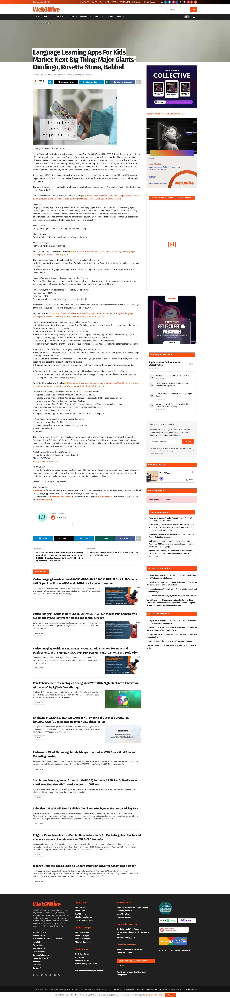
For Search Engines (161, 989)
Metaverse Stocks (82, 960)
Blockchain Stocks (82, 954)
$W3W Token (115, 2)
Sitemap (150, 989)
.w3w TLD (106, 2)
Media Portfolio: (165, 950)
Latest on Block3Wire (160, 568)
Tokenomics (99, 971)
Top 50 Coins (80, 911)
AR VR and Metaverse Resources (129, 950)
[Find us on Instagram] (173, 2)
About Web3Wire (85, 2)
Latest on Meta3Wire (159, 614)
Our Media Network (40, 958)
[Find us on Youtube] (191, 2)
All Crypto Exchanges (83, 942)
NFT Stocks (79, 957)
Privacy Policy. (159, 454)
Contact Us (153, 2)
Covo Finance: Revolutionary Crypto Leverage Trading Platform (172, 596)
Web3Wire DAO (125, 2)
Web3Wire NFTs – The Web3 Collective (48, 939)
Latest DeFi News (123, 914)
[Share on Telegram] (50, 82)
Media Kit (36, 962)
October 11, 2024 (38, 75)
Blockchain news (102, 497)
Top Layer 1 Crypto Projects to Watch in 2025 (172, 375)
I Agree (170, 995)
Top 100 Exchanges (82, 939)
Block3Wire (175, 950)
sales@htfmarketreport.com (45, 461)
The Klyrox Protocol (124, 972)
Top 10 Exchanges (82, 932)
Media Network (136, 2)
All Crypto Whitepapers (126, 938)
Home (37, 17)
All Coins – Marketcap (83, 917)
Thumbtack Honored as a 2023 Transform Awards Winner (169, 641)
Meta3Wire (186, 950)
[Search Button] (193, 9)
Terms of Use (130, 989)
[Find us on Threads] (180, 2)
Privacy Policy (118, 989)
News (119, 17)
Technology (59, 17)
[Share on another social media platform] (138, 82)
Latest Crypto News (124, 911)
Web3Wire (46, 9)
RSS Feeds (37, 965)
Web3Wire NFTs (97, 2)
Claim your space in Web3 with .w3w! (133, 961)
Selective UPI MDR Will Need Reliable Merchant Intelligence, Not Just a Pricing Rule (85, 808)
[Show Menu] (194, 17)
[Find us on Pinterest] (188, 2)
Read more (40, 599)
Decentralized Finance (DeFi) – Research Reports (133, 933)
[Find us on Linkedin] (37, 975)
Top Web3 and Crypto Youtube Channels (132, 907)
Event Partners (39, 952)
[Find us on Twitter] (162, 2)
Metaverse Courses (124, 953)
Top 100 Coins (80, 914)
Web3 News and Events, (60, 497)
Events (110, 17)
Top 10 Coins (80, 907)
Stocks (98, 17)
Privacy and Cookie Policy (153, 995)
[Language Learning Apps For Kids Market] (75, 116)
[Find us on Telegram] (169, 2)
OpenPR (66, 75)
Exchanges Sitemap (190, 989)
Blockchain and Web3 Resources (129, 929)
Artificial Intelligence (45, 23)
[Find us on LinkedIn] (165, 2)
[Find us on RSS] (195, 2)
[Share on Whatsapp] (107, 82)
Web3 (46, 17)
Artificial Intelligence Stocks (86, 964)
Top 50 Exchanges (82, 936)
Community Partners (41, 955)
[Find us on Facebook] (176, 2)
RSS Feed (146, 2)
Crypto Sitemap (176, 989)
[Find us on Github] (184, 2)
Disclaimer (141, 989)
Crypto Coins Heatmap (84, 920)
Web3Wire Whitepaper (84, 971)
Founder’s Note (39, 936)
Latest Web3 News (124, 917)
